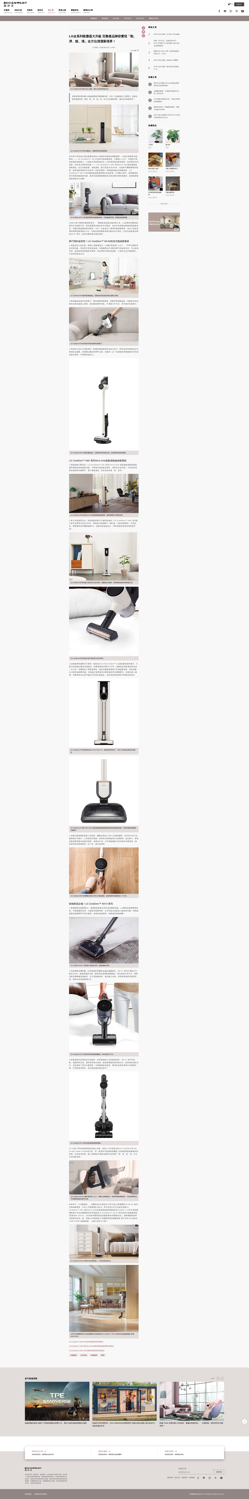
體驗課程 (75, 10)
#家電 (102, 1355)
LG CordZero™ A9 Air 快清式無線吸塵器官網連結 (86, 1341)
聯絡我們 (185, 1477)
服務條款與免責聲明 (41, 1494)
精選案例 (94, 18)
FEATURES (62, 12)
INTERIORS (18, 12)
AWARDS (86, 12)
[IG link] (230, 11)
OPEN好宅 (128, 18)
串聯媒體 (192, 1477)
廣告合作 (177, 1477)
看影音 (40, 10)
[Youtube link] (242, 11)
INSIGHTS (41, 12)
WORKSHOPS (76, 12)
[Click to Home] (15, 4)
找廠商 (7, 10)
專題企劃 (62, 10)
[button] (218, 1378)
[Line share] (143, 32)
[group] (57, 1403)
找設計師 (18, 10)
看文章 (51, 10)
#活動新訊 (74, 1355)
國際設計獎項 (153, 18)
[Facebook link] (219, 11)
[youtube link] (221, 1478)
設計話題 (116, 18)
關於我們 (170, 1477)
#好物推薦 (94, 1355)
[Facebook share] (143, 28)
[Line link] (225, 11)
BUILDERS (30, 12)
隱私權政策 (28, 1494)
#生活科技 (84, 1355)
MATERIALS (8, 12)
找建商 (30, 10)
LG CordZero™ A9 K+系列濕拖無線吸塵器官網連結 (86, 1350)
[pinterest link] (236, 11)
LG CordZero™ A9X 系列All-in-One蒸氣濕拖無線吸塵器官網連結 (91, 1346)
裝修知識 (105, 18)
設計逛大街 (140, 18)
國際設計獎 (88, 10)
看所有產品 (164, 204)
